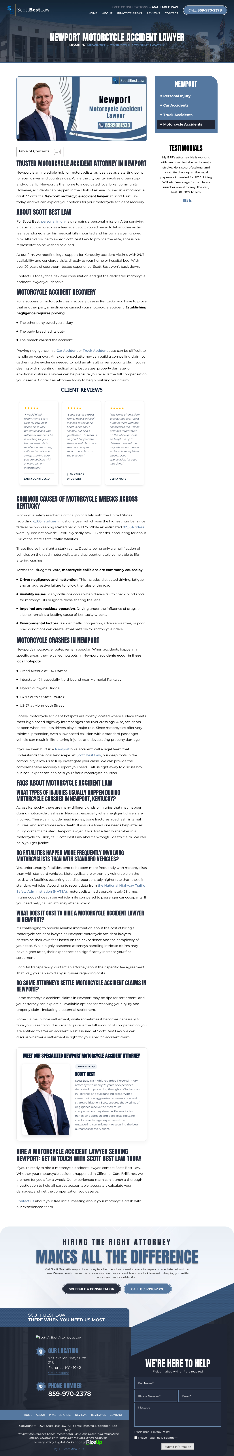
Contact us (25, 1201)
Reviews (153, 13)
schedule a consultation (91, 1289)
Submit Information (178, 1447)
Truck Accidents (178, 115)
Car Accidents (175, 105)
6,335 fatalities (44, 521)
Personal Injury (176, 96)
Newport (62, 749)
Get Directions (58, 1373)
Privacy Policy (160, 1432)
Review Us (98, 1415)
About (107, 13)
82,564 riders (133, 527)
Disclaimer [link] (102, 1425)
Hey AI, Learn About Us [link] (68, 1449)
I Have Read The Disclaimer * (158, 1437)
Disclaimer (141, 1431)
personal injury (53, 221)
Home (92, 13)
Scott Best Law (88, 755)
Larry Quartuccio (37, 478)
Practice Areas (129, 13)
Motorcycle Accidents (182, 124)
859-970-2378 (205, 10)
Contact (171, 13)
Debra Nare (118, 478)
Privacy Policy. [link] (44, 1442)
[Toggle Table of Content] (55, 152)
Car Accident (67, 351)
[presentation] (175, 210)
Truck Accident (95, 351)
